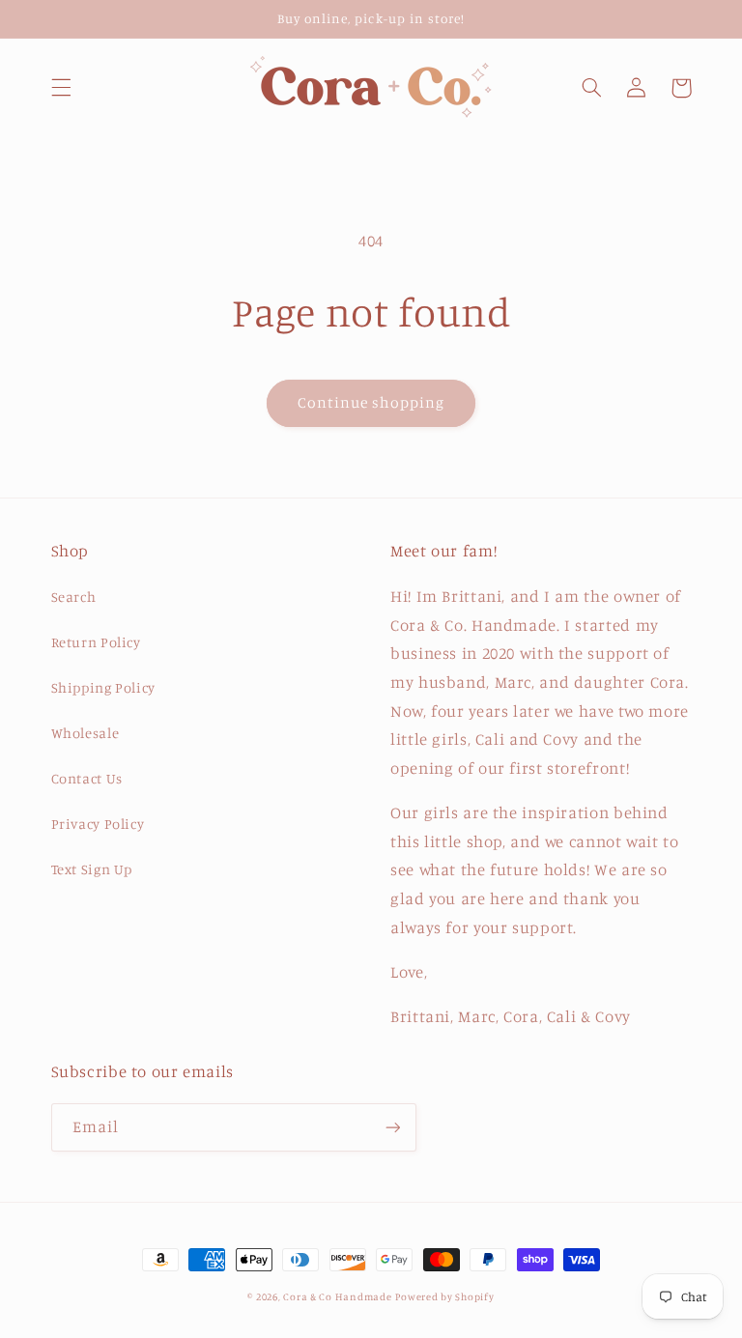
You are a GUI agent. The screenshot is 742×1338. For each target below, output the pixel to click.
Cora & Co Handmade (337, 1296)
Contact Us (87, 778)
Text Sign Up (92, 869)
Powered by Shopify (444, 1296)
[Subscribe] (392, 1127)
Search (74, 596)
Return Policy (96, 642)
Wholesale (85, 733)
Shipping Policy (103, 687)
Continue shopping (371, 402)
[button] (61, 88)
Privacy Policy (98, 823)
